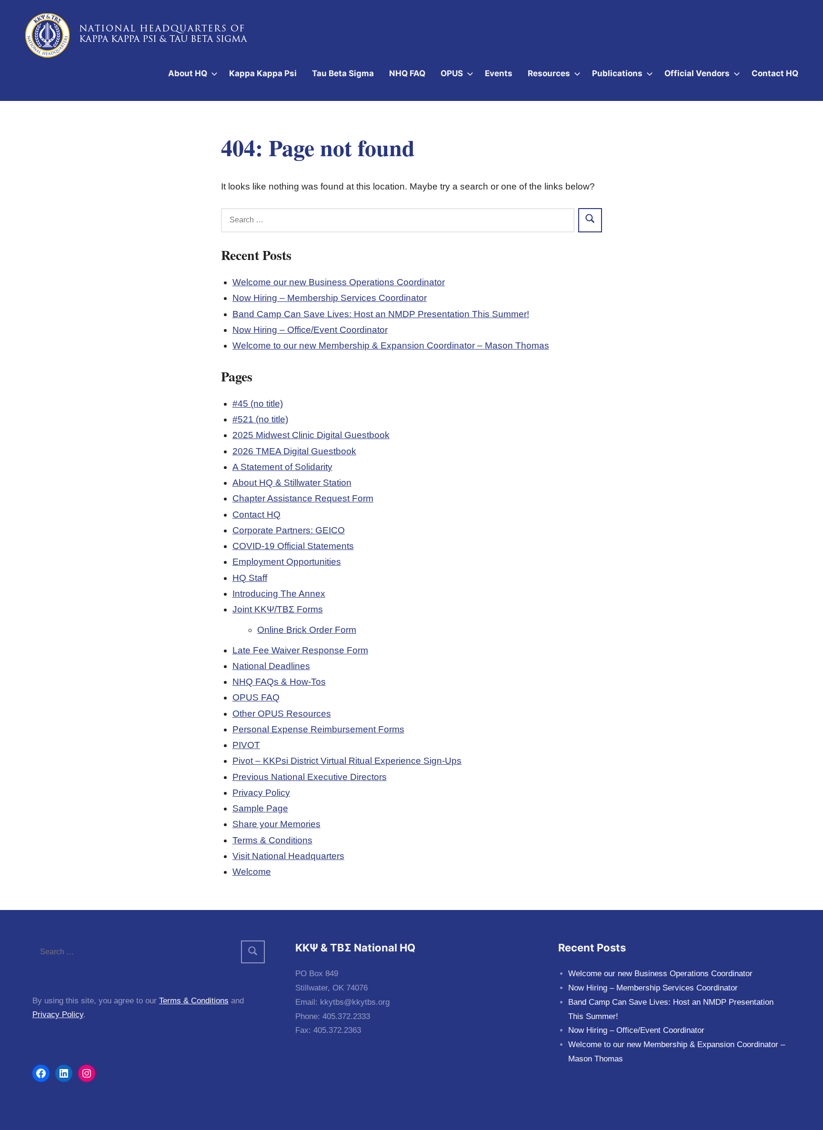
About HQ (187, 73)
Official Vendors (697, 73)
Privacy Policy (261, 793)
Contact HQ (775, 73)
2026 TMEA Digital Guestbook (294, 451)
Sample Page (260, 808)
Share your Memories (276, 824)
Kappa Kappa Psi (263, 73)
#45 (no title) (257, 404)
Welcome (251, 872)
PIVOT (246, 745)
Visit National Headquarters (288, 856)
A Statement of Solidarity (282, 467)
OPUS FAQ (256, 697)
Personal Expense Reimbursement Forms (318, 729)
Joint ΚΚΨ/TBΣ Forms (277, 609)
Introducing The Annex (278, 594)
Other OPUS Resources (281, 714)
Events (498, 73)
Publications (617, 73)
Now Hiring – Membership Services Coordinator (329, 298)
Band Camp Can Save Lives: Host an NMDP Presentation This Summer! (380, 314)
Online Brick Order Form (306, 630)
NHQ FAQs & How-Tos (279, 682)
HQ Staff (249, 578)
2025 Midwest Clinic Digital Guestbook (311, 435)
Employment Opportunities (286, 562)
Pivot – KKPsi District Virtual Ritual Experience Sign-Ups (347, 761)
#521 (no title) (260, 419)
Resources (549, 73)
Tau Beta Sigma (343, 73)
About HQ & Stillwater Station (291, 483)
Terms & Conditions (272, 840)
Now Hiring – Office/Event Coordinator (310, 330)
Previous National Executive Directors (309, 777)
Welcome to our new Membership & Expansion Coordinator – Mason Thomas (390, 345)
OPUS (452, 73)
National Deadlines (271, 666)
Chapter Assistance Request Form (302, 498)
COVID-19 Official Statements (293, 546)
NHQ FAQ (407, 73)
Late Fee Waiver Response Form (300, 650)
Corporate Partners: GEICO (288, 530)
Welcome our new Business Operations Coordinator (338, 282)
